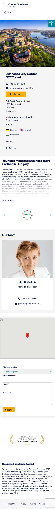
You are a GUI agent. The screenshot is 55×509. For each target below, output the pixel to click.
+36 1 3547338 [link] (17, 83)
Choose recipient (10, 367)
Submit (8, 410)
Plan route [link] (12, 111)
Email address (9, 375)
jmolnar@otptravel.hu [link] (29, 303)
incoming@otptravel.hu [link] (21, 88)
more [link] (10, 124)
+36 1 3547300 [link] (29, 298)
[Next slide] (50, 215)
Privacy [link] (23, 504)
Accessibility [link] (44, 504)
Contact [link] (11, 13)
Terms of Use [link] (11, 504)
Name (6, 384)
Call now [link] (17, 94)
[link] (51, 23)
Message (7, 392)
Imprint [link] (32, 504)
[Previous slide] (5, 215)
